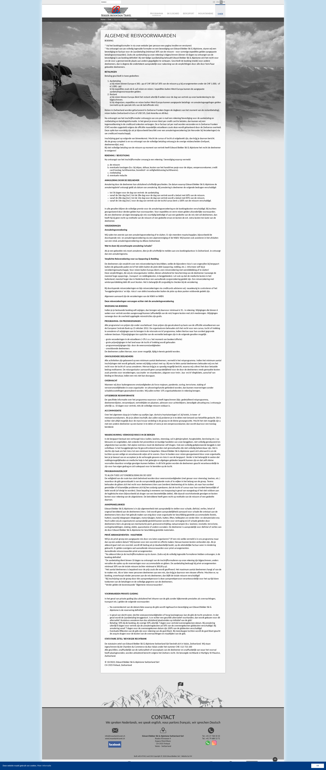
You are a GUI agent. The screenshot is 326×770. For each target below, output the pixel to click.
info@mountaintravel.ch (115, 736)
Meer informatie (44, 766)
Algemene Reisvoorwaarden (140, 36)
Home (103, 20)
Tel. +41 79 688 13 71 (211, 739)
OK (317, 766)
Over (110, 20)
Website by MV (186, 756)
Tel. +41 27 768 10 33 (211, 736)
